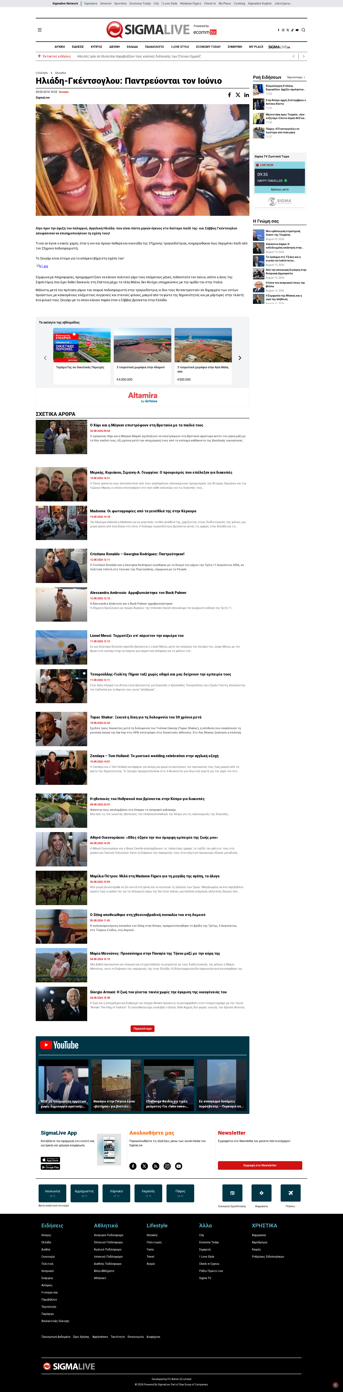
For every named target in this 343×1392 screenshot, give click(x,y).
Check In (210, 3)
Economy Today (140, 3)
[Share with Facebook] (229, 95)
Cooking (239, 3)
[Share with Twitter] (238, 95)
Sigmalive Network (65, 3)
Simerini (105, 3)
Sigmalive (90, 3)
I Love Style (169, 3)
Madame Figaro (190, 3)
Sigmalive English (260, 3)
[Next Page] (240, 358)
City (156, 3)
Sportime (120, 3)
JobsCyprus (282, 3)
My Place (225, 3)
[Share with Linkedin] (246, 95)
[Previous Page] (45, 358)
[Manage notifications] (335, 1385)
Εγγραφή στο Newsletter (260, 1165)
